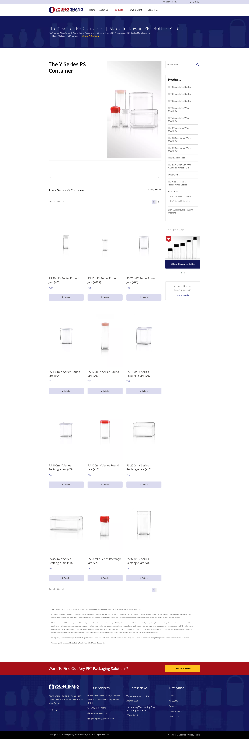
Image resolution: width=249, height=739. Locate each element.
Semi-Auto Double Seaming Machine (180, 211)
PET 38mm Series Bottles (179, 101)
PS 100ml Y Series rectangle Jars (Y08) (61, 467)
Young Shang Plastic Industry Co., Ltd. (79, 735)
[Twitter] (53, 710)
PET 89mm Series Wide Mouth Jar (178, 129)
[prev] (51, 178)
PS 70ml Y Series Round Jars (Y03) (141, 280)
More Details (183, 295)
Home (92, 9)
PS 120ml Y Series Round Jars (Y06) (103, 374)
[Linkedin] (56, 710)
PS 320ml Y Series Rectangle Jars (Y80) (138, 561)
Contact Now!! (183, 668)
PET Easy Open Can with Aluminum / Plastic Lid (179, 166)
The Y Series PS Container (88, 36)
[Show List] (159, 189)
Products (118, 9)
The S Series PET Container (181, 196)
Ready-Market (194, 735)
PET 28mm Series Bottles (179, 87)
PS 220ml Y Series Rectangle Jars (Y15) (138, 467)
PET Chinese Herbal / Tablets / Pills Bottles (178, 183)
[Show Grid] (156, 189)
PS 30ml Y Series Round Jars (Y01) (64, 280)
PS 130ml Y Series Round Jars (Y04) (64, 374)
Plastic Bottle (73, 643)
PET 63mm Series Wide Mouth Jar (178, 119)
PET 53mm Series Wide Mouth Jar (178, 109)
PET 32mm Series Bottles (179, 94)
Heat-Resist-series (176, 158)
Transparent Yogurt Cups (138, 696)
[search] (164, 2)
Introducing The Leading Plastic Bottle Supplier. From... (141, 709)
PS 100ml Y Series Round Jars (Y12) (103, 467)
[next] (158, 178)
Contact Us (153, 9)
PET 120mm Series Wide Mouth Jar (179, 139)
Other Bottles (174, 175)
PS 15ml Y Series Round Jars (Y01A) (102, 280)
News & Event (136, 9)
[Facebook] (49, 710)
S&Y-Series (72, 36)
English (196, 2)
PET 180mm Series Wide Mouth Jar (179, 149)
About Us (104, 9)
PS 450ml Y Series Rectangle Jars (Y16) (61, 561)
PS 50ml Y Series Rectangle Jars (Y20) (105, 561)
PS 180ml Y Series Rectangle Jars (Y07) (138, 374)
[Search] (197, 64)
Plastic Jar (82, 643)
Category (62, 36)
